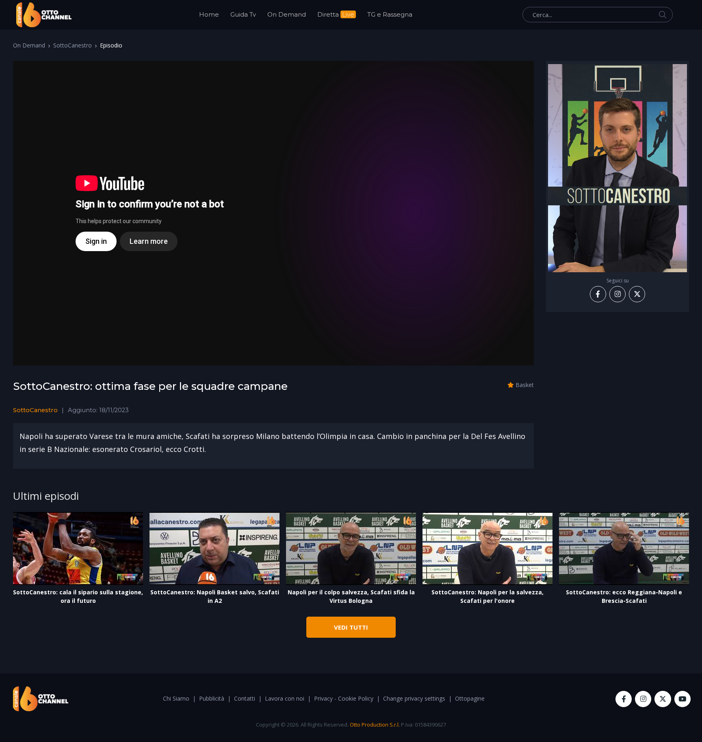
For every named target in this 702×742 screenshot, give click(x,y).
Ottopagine (470, 698)
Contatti (244, 698)
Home (209, 14)
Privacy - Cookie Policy (343, 698)
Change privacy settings (414, 698)
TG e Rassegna (389, 14)
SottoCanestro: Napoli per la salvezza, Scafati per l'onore (487, 596)
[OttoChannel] (44, 15)
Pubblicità (211, 698)
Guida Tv (243, 14)
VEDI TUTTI (351, 627)
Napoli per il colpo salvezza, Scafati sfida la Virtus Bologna (351, 596)
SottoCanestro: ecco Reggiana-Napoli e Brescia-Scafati (624, 596)
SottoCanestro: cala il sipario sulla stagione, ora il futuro (78, 596)
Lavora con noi (284, 698)
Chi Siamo (176, 698)
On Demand (286, 14)
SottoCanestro (72, 45)
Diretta (335, 14)
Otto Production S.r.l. (375, 724)
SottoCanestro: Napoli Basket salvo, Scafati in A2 (214, 596)
